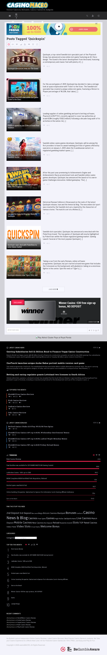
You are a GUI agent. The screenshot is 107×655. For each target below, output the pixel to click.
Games (50, 518)
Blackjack (61, 513)
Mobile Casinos (23, 522)
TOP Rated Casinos (88, 523)
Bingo (40, 513)
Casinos (32, 518)
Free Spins (42, 518)
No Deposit (48, 523)
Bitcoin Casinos (50, 513)
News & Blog (84, 23)
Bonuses (71, 512)
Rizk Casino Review (24, 625)
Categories (11, 538)
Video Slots (24, 526)
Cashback (80, 513)
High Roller (59, 519)
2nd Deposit (13, 513)
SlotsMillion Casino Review (26, 618)
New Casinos (38, 523)
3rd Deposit (25, 513)
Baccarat (35, 513)
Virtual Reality (35, 527)
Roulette (63, 523)
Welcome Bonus (50, 526)
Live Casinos (83, 518)
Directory (54, 23)
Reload (56, 523)
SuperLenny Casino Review (26, 622)
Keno (74, 518)
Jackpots (68, 518)
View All (96, 347)
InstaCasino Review (24, 620)
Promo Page (69, 23)
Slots (76, 522)
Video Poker (11, 527)
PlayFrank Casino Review (26, 627)
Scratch (69, 523)
